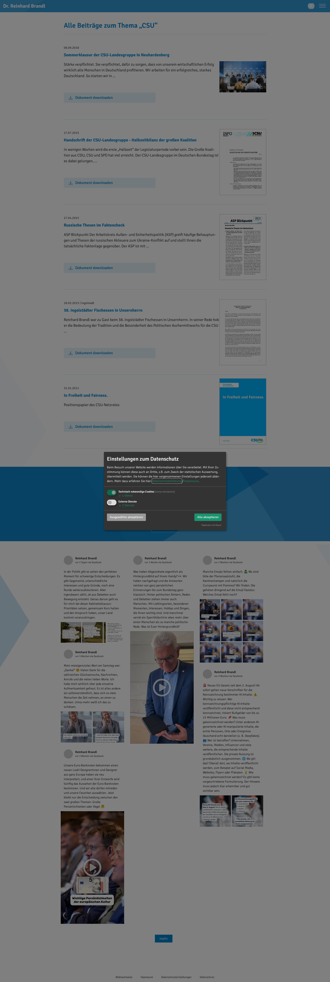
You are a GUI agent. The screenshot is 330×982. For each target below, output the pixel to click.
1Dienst (125, 495)
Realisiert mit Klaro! (211, 525)
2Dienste (126, 505)
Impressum (191, 481)
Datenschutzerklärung (166, 481)
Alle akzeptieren (208, 517)
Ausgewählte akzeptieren (126, 517)
